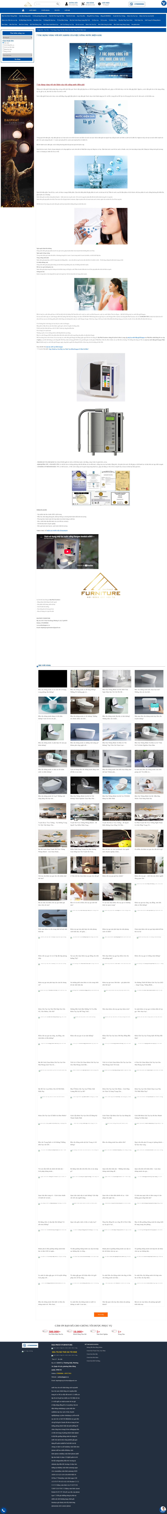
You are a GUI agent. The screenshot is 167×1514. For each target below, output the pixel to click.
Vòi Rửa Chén (113, 20)
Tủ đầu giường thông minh (39, 16)
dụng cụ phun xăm (61, 1415)
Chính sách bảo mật (92, 1354)
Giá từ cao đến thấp (9, 47)
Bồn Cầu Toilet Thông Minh (9, 16)
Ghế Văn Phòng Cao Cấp (67, 24)
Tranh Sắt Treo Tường (119, 16)
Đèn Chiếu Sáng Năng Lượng (122, 24)
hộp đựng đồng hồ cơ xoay (61, 1405)
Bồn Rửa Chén (37, 20)
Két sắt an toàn (80, 24)
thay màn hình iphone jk (69, 1454)
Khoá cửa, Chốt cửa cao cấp (9, 20)
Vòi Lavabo (104, 20)
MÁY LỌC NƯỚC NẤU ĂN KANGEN (57, 530)
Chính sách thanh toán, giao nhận (96, 1350)
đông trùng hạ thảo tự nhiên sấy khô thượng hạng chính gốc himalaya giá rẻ (64, 1499)
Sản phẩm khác (135, 24)
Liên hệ (67, 10)
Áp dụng (17, 59)
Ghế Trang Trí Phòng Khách (152, 20)
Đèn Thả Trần (13, 24)
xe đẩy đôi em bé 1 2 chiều (69, 1394)
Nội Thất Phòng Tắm (35, 24)
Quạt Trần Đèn (81, 16)
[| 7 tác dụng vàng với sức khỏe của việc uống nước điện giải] (28, 4)
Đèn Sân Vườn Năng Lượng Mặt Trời (80, 20)
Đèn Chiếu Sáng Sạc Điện (105, 24)
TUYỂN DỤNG (45, 10)
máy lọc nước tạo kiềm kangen (54, 347)
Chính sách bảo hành (92, 1357)
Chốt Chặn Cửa (139, 20)
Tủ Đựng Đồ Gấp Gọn (49, 20)
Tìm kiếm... (57, 4)
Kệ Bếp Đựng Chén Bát (25, 20)
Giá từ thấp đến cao (9, 45)
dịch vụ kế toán (62, 1447)
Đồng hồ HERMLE (106, 16)
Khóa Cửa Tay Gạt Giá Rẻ (146, 16)
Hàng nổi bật (7, 51)
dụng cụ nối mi (72, 1415)
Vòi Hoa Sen (95, 20)
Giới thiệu (32, 10)
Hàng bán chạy (8, 49)
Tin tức (57, 10)
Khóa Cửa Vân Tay (91, 24)
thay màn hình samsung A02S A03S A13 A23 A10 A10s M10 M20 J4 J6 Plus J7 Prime (64, 1474)
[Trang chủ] (23, 10)
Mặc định (6, 43)
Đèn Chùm (5, 24)
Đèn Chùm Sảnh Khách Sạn (50, 24)
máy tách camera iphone (63, 1506)
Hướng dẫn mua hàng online (94, 1347)
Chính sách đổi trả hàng (93, 1361)
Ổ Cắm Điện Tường (62, 20)
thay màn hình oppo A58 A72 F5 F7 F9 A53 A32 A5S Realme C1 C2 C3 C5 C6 (65, 1481)
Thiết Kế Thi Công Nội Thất (56, 16)
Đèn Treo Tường (23, 24)
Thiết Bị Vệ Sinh (70, 16)
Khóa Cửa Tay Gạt (132, 16)
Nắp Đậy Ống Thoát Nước (125, 20)
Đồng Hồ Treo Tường (93, 16)
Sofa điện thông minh (25, 16)
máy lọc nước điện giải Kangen (136, 337)
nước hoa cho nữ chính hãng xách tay (63, 1387)
